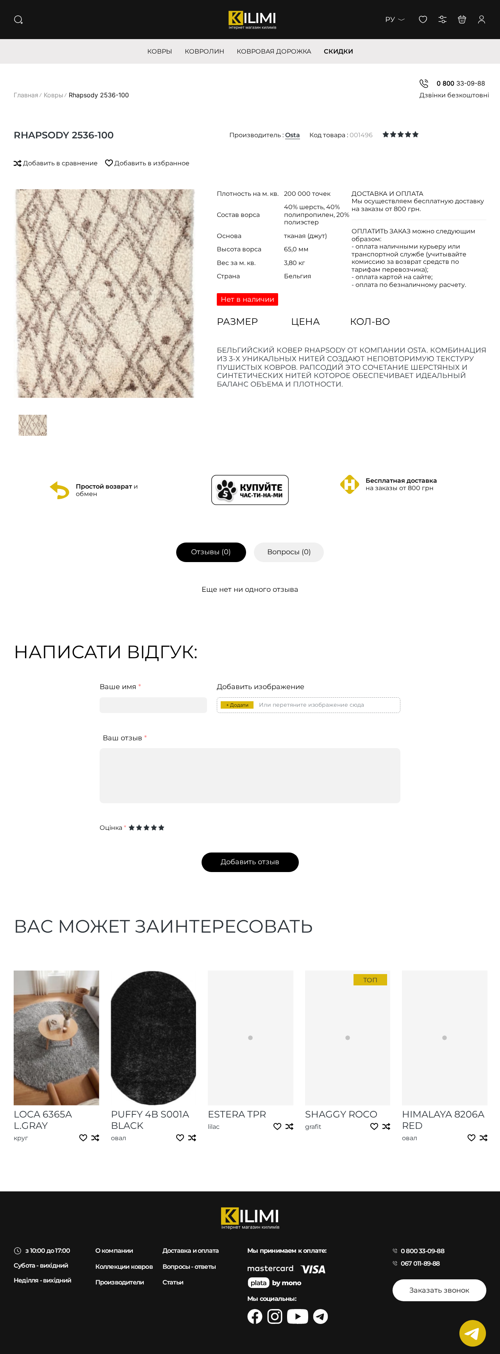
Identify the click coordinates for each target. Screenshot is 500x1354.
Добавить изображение (260, 687)
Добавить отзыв (250, 862)
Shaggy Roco (341, 1114)
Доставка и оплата (190, 1250)
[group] (104, 293)
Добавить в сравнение (60, 163)
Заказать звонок (439, 1290)
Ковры (53, 95)
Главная (26, 95)
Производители (119, 1282)
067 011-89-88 (420, 1263)
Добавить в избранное (151, 163)
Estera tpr (237, 1114)
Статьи (172, 1282)
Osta (292, 135)
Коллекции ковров (124, 1266)
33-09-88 (461, 83)
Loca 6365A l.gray (43, 1120)
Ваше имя (120, 687)
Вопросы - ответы (189, 1266)
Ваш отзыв (125, 738)
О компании (114, 1250)
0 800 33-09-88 (422, 1251)
